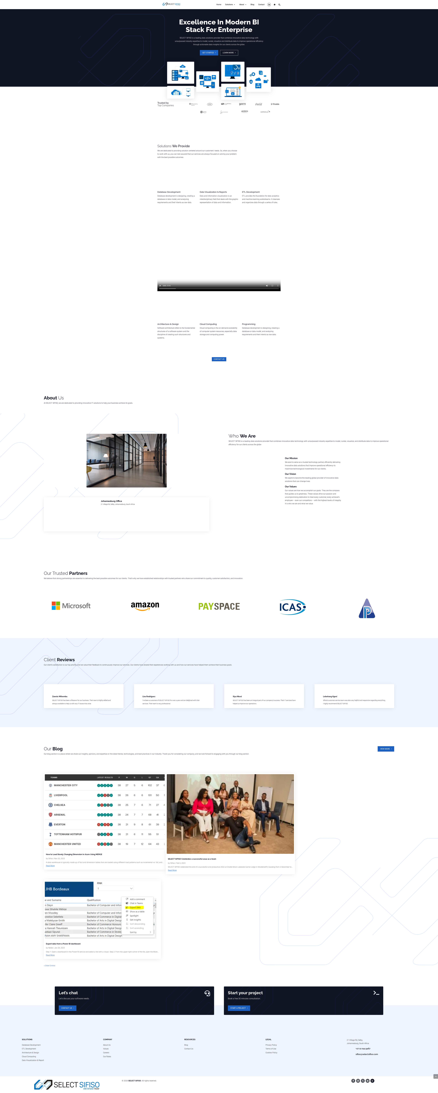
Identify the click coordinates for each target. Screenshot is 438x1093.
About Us (107, 1045)
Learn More (228, 53)
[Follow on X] (363, 1081)
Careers (106, 1053)
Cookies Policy (271, 1053)
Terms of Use (271, 1049)
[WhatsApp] (274, 4)
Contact (261, 4)
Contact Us (219, 359)
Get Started (208, 53)
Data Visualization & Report (33, 1060)
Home (218, 4)
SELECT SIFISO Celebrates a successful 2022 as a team (192, 859)
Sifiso (50, 858)
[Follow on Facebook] (353, 1081)
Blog (252, 4)
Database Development (31, 1045)
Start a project (238, 1008)
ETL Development (29, 1049)
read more (50, 866)
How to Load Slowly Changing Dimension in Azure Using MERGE (74, 854)
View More (385, 749)
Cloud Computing (29, 1056)
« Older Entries (49, 966)
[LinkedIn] (269, 4)
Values (106, 1049)
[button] (279, 5)
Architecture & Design (30, 1053)
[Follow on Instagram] (358, 1081)
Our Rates (107, 1056)
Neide (50, 948)
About (241, 4)
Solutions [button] (229, 4)
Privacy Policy (271, 1045)
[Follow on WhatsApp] (372, 1081)
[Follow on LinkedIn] (368, 1081)
